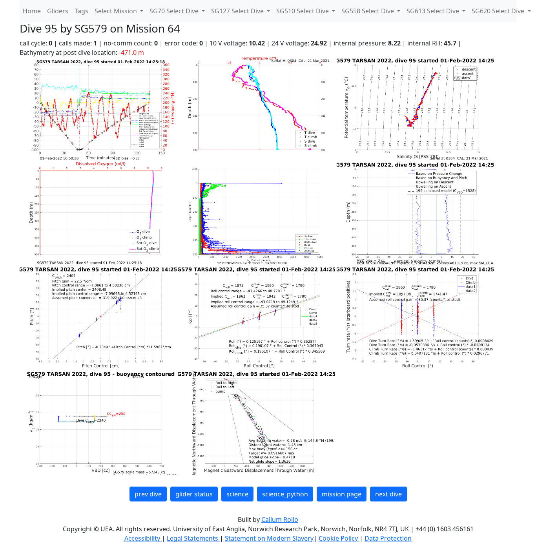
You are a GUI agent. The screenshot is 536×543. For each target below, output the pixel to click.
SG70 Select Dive (174, 11)
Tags (81, 11)
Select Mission (117, 11)
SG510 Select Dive (303, 11)
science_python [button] (285, 494)
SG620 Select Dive (499, 11)
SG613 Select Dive (434, 11)
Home (32, 11)
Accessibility (143, 538)
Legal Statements (193, 538)
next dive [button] (388, 494)
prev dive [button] (148, 494)
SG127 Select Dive (238, 11)
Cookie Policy (339, 538)
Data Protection (388, 538)
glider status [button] (194, 494)
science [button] (237, 494)
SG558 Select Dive (368, 11)
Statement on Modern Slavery (269, 538)
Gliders (57, 11)
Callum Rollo (279, 519)
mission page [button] (341, 494)
